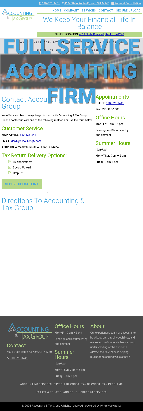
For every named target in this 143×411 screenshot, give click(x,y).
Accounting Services (36, 384)
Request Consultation (127, 3)
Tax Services (90, 384)
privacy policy (113, 405)
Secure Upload (128, 10)
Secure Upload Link (21, 184)
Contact (106, 10)
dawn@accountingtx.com (26, 141)
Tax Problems (112, 384)
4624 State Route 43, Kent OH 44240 (86, 3)
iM (101, 405)
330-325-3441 (50, 3)
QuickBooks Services (91, 392)
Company (71, 10)
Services (89, 10)
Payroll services (66, 384)
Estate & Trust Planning (55, 392)
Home (56, 10)
